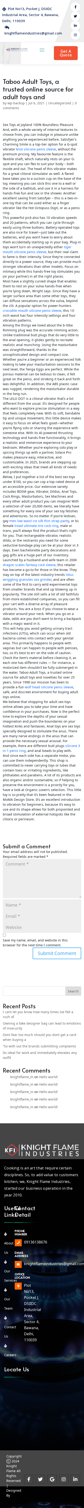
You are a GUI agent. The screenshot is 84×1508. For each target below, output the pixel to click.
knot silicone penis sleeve (36, 149)
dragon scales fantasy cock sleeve (29, 565)
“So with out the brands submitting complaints (39, 1046)
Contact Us (10, 1326)
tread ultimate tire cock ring (36, 525)
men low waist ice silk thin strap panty (39, 521)
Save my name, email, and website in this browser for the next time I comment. (35, 942)
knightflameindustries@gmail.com (33, 33)
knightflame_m (21, 1077)
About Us (9, 1243)
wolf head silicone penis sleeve (49, 687)
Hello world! (48, 1077)
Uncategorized (59, 103)
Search (73, 991)
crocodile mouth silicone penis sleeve (32, 310)
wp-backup (16, 103)
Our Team (8, 1299)
